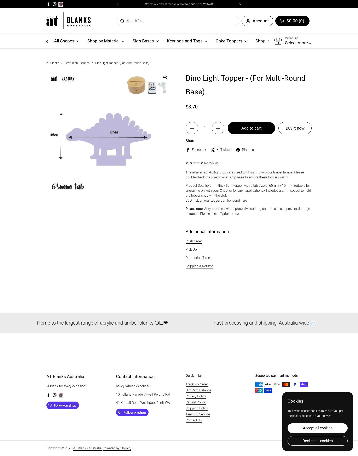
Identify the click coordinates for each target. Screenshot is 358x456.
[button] (292, 21)
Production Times (199, 258)
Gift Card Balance (198, 390)
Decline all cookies (317, 441)
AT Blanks (52, 63)
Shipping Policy (197, 408)
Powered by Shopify (117, 448)
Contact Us (194, 420)
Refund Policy (196, 402)
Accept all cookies (318, 428)
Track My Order (197, 384)
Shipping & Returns (199, 266)
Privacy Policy (196, 396)
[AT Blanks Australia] (68, 20)
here (243, 200)
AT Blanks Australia (87, 448)
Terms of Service (198, 414)
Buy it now (295, 128)
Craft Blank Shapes (77, 63)
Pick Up (191, 249)
